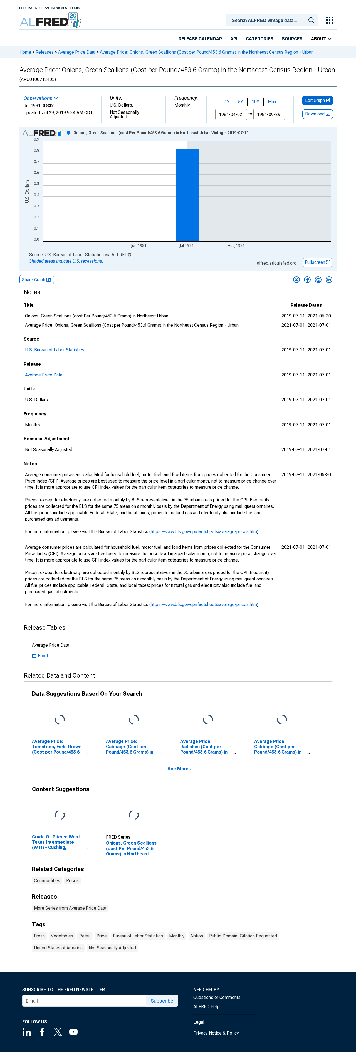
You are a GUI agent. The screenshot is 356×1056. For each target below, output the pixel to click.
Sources (292, 38)
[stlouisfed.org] (49, 7)
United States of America (58, 948)
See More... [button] (180, 768)
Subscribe (162, 1001)
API (234, 38)
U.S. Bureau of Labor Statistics (54, 350)
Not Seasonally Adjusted (112, 948)
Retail (84, 936)
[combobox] (273, 19)
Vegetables (62, 936)
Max (272, 101)
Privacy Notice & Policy (216, 1033)
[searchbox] (273, 20)
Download (315, 114)
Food (43, 655)
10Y (255, 101)
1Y (226, 101)
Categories (259, 38)
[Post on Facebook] (307, 279)
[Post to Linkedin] (329, 279)
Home (25, 52)
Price (102, 936)
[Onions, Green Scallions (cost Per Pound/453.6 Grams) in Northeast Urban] (134, 815)
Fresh (39, 936)
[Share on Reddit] (318, 279)
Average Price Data (76, 52)
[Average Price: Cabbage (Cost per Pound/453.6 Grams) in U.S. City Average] (134, 719)
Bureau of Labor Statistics (138, 936)
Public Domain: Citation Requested (243, 936)
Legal (198, 1022)
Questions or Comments (217, 997)
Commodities (47, 880)
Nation (197, 936)
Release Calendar (200, 38)
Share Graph (34, 279)
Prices (72, 880)
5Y (240, 101)
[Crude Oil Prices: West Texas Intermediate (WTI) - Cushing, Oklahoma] (60, 815)
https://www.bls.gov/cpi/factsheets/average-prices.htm (204, 531)
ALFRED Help (206, 1006)
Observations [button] (38, 98)
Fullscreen (315, 262)
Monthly (176, 936)
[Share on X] (296, 279)
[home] (51, 20)
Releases (45, 52)
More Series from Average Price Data (70, 908)
